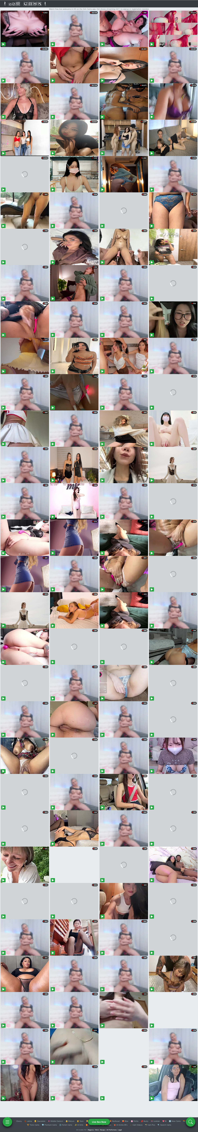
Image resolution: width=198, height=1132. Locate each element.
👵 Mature (70, 1121)
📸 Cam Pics (150, 1125)
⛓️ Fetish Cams (65, 1125)
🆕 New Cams (175, 1121)
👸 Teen (80, 1121)
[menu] (7, 1122)
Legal (120, 1130)
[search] (190, 1122)
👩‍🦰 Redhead (115, 1121)
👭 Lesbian (155, 1121)
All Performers (112, 1130)
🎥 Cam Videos (136, 1125)
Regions (91, 1130)
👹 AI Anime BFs (120, 1125)
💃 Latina (28, 1121)
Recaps (102, 1130)
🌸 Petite (134, 1121)
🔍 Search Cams (164, 1125)
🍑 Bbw (125, 1121)
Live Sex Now (99, 1122)
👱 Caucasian (39, 1121)
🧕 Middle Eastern (55, 1121)
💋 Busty (144, 1121)
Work (97, 1130)
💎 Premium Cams (49, 1125)
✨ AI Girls (79, 1125)
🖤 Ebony (18, 1121)
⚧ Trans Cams (33, 1125)
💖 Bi (164, 1121)
